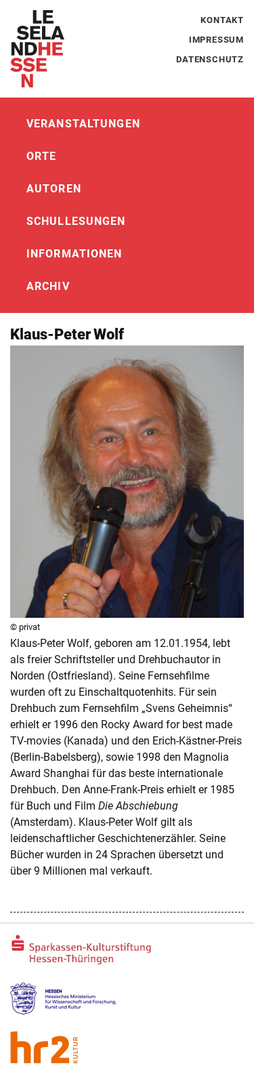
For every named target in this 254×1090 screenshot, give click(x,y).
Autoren (53, 188)
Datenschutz (210, 59)
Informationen (74, 253)
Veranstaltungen (83, 123)
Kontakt (222, 20)
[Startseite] (37, 48)
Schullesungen (76, 221)
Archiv (48, 286)
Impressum (216, 40)
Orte (41, 156)
